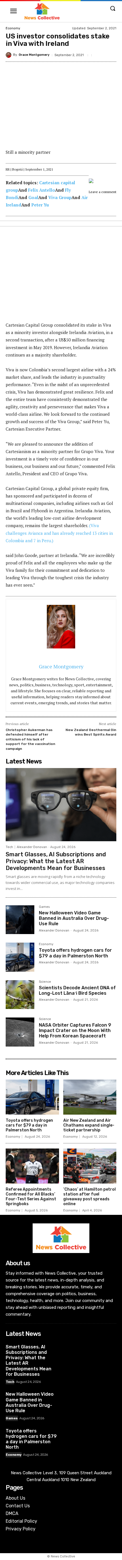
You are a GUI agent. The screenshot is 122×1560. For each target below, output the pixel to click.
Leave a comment (102, 192)
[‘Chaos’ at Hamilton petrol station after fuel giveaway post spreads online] (90, 1166)
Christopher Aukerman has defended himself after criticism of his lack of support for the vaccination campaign (30, 739)
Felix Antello (41, 190)
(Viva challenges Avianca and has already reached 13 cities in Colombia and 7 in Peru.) (59, 533)
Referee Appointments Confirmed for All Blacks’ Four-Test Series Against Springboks (31, 1196)
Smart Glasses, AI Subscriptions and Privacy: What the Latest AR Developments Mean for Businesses (56, 861)
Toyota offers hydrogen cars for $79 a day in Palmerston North (75, 952)
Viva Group (59, 197)
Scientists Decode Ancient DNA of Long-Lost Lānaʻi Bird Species (77, 990)
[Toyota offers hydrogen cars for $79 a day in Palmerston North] (20, 957)
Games (44, 907)
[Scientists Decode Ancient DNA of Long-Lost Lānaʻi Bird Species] (20, 994)
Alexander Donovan (32, 847)
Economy (13, 28)
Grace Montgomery (34, 54)
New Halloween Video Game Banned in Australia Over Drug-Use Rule (74, 918)
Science (45, 982)
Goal (33, 197)
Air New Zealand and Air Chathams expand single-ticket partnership (88, 1125)
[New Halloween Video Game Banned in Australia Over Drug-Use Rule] (20, 919)
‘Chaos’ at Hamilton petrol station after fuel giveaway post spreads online (89, 1196)
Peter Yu (40, 205)
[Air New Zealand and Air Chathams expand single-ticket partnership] (90, 1097)
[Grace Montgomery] (9, 55)
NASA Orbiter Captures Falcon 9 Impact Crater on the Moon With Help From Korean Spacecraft (75, 1030)
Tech (9, 847)
